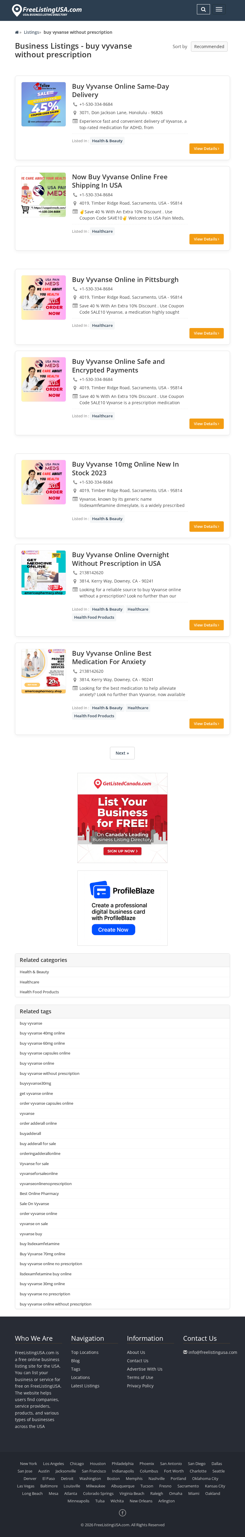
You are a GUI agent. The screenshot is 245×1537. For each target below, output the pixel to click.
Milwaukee (95, 1486)
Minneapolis (78, 1501)
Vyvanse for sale (34, 1163)
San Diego (197, 1463)
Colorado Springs (98, 1493)
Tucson (146, 1486)
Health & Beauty (107, 140)
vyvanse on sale (34, 1223)
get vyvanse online (36, 1093)
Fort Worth (174, 1471)
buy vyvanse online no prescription (51, 1263)
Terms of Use (140, 1377)
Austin (44, 1471)
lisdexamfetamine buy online (45, 1274)
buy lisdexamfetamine (39, 1243)
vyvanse (27, 1113)
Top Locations (85, 1352)
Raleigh (156, 1493)
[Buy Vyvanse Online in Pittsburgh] (44, 297)
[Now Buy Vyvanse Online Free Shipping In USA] (44, 195)
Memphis (134, 1478)
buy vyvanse (31, 1023)
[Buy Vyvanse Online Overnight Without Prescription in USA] (44, 573)
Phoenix (147, 1463)
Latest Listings (85, 1386)
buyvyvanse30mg (35, 1083)
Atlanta (70, 1493)
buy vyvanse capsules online (45, 1053)
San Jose (25, 1471)
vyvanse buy (31, 1233)
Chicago (77, 1463)
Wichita (117, 1501)
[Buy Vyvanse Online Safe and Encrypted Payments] (44, 379)
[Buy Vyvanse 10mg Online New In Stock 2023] (44, 482)
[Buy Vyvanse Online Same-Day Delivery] (44, 104)
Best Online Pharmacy (39, 1193)
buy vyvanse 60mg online (42, 1043)
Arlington (166, 1501)
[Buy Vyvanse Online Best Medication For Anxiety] (44, 671)
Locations (80, 1377)
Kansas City (215, 1486)
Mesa (53, 1493)
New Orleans (141, 1501)
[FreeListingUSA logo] (46, 10)
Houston (98, 1463)
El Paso (48, 1478)
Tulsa (100, 1501)
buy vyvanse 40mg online (42, 1033)
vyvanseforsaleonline (39, 1173)
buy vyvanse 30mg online (42, 1283)
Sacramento (188, 1486)
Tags (75, 1369)
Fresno (165, 1486)
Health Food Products (94, 617)
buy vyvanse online (37, 1063)
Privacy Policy (140, 1386)
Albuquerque (122, 1486)
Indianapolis (123, 1471)
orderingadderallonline (40, 1153)
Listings (31, 32)
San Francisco (94, 1471)
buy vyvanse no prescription (45, 1294)
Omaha (175, 1493)
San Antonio (171, 1463)
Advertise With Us (145, 1369)
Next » (122, 753)
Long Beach (32, 1493)
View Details (206, 148)
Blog (75, 1360)
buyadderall (30, 1133)
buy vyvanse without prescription (49, 1073)
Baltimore (49, 1486)
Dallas (217, 1463)
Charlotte (198, 1471)
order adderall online (38, 1123)
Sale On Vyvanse (34, 1203)
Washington (90, 1478)
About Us (136, 1352)
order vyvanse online (38, 1213)
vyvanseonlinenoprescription (46, 1183)
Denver (30, 1478)
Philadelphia (123, 1463)
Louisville (72, 1486)
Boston (113, 1478)
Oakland (212, 1493)
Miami (193, 1493)
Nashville (156, 1478)
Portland (178, 1478)
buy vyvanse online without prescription (55, 1304)
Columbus (149, 1471)
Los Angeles (53, 1463)
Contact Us (137, 1360)
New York (28, 1463)
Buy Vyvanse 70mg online (42, 1253)
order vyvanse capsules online (46, 1103)
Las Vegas (25, 1486)
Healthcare (102, 231)
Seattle (218, 1471)
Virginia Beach (132, 1493)
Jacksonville (66, 1471)
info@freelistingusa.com (213, 1352)
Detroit (67, 1478)
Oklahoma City (205, 1478)
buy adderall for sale (38, 1143)
